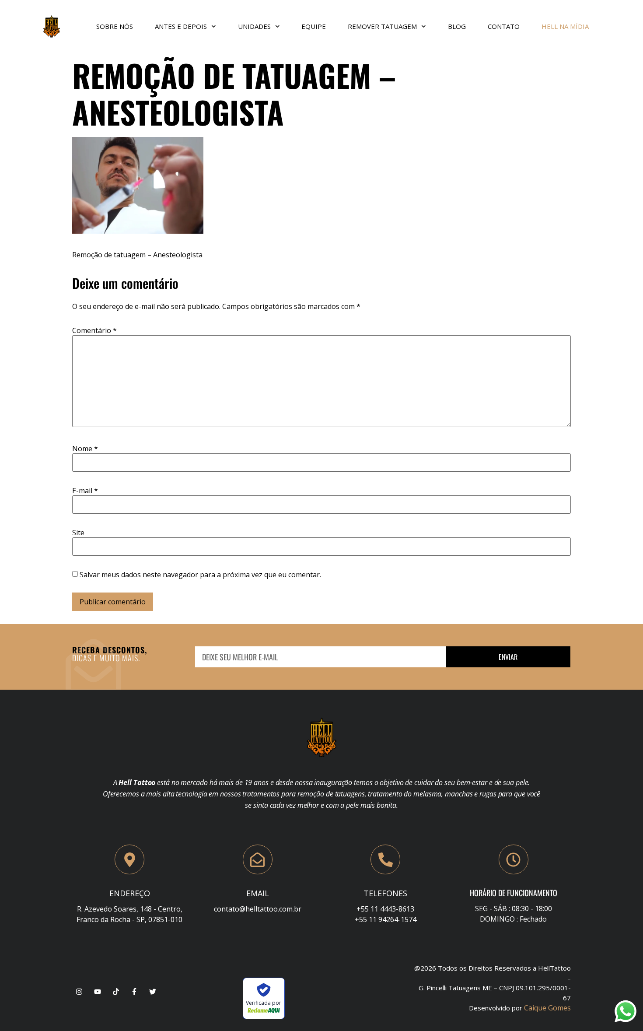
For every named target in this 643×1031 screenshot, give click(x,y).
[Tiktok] (116, 992)
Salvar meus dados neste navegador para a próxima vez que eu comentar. (200, 574)
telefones (385, 893)
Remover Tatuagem (382, 26)
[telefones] (385, 859)
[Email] (258, 859)
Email (257, 893)
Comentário (94, 330)
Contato (504, 26)
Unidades (254, 26)
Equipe (313, 26)
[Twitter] (153, 992)
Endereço (129, 893)
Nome (85, 448)
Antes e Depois (181, 26)
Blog (457, 26)
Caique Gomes (547, 1008)
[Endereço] (129, 859)
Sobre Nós (114, 26)
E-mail (85, 490)
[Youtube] (98, 992)
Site (78, 532)
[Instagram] (79, 992)
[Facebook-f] (134, 992)
